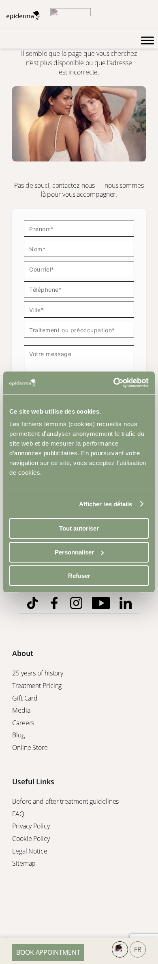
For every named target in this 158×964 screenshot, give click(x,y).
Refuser (79, 575)
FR (137, 949)
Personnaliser (74, 552)
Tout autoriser (79, 528)
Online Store (30, 747)
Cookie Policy (31, 838)
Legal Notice (30, 851)
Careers (24, 722)
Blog (19, 734)
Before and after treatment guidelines (65, 801)
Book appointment (48, 952)
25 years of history (37, 673)
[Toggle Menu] (147, 40)
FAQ (18, 813)
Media (22, 710)
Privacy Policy (31, 826)
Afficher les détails (105, 504)
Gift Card (25, 698)
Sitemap (24, 863)
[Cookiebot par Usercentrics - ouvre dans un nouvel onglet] (114, 383)
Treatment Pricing (37, 685)
